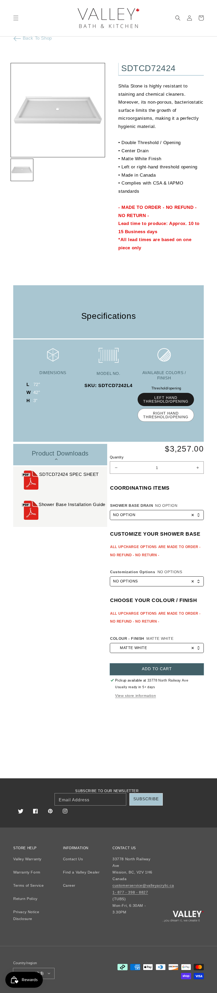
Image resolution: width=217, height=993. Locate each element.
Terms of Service (28, 885)
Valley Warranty (27, 859)
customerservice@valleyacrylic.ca (143, 885)
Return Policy (25, 899)
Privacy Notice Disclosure (26, 915)
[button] (16, 18)
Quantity (117, 457)
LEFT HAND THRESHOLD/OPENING (165, 399)
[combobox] (157, 515)
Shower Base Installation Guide (73, 504)
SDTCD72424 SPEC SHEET (69, 474)
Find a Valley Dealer (81, 872)
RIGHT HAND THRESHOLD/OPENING (165, 415)
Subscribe (146, 799)
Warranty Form (26, 872)
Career (69, 885)
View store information (135, 695)
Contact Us (73, 859)
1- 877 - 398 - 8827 (130, 892)
